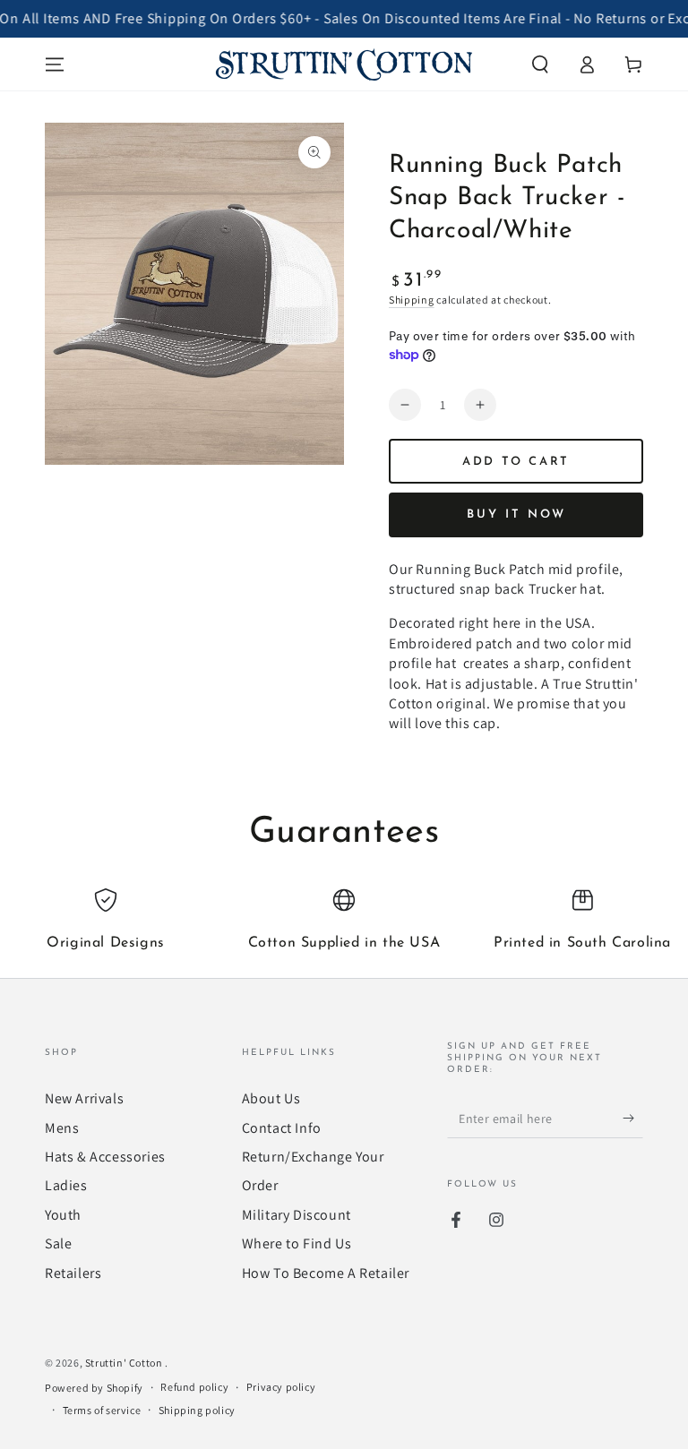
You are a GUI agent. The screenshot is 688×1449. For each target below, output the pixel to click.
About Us (271, 1098)
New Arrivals (84, 1098)
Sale (58, 1243)
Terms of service (102, 1410)
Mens (62, 1128)
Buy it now (516, 514)
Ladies (66, 1185)
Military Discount (296, 1214)
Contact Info (282, 1128)
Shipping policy (197, 1410)
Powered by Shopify (94, 1387)
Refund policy (194, 1386)
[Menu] (54, 64)
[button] (540, 64)
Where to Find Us (297, 1243)
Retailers (73, 1273)
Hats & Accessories (105, 1156)
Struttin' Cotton (125, 1362)
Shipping (411, 299)
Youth (63, 1214)
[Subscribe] (633, 1117)
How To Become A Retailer (325, 1273)
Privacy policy (280, 1386)
